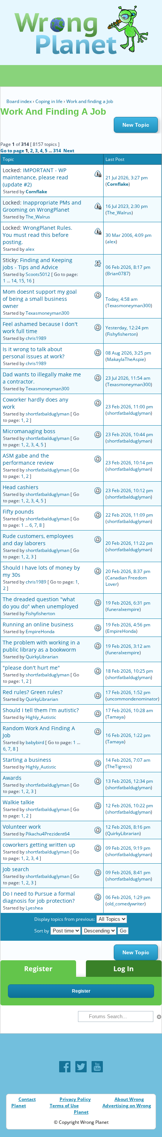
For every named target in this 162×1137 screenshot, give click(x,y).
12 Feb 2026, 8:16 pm (127, 827)
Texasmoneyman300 (47, 313)
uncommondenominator (132, 699)
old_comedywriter (125, 904)
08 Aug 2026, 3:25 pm (128, 353)
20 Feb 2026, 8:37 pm (127, 571)
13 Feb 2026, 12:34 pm (129, 781)
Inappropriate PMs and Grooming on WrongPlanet (42, 206)
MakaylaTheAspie (125, 359)
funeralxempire (123, 609)
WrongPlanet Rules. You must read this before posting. (37, 235)
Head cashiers (20, 487)
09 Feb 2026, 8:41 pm (127, 872)
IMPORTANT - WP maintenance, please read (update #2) (35, 177)
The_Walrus (38, 217)
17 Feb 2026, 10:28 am (129, 710)
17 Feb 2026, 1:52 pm (127, 692)
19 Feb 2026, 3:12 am (127, 646)
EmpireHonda (40, 631)
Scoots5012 (38, 274)
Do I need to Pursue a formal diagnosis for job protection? (39, 897)
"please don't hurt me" (31, 667)
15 (21, 280)
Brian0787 (118, 273)
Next (68, 150)
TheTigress (118, 766)
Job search (16, 869)
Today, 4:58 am (121, 299)
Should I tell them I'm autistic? (41, 710)
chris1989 (36, 338)
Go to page (12, 150)
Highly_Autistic (41, 717)
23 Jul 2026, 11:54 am (127, 378)
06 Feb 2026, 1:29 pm (127, 897)
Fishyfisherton (121, 334)
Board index (19, 101)
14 (14, 280)
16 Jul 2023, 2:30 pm (126, 206)
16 (29, 280)
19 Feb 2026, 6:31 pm (127, 603)
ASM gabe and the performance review (28, 459)
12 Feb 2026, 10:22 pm (129, 805)
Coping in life (49, 101)
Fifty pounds (18, 511)
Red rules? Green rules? (33, 692)
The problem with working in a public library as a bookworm (41, 646)
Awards (12, 777)
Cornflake (36, 191)
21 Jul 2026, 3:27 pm (126, 177)
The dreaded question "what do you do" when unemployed (40, 603)
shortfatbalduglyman (47, 414)
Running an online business (38, 624)
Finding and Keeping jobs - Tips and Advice (37, 263)
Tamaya (115, 717)
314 (57, 150)
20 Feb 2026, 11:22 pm (129, 543)
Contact (27, 1099)
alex (30, 249)
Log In (123, 968)
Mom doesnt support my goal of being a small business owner (40, 298)
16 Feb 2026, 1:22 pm (127, 735)
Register (38, 968)
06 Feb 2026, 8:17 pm (127, 267)
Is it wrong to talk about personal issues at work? (33, 353)
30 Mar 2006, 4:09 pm (128, 235)
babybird (35, 742)
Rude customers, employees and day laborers (38, 539)
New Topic (135, 125)
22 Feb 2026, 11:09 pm (129, 515)
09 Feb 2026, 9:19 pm (127, 848)
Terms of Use (64, 1105)
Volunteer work (22, 826)
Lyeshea (34, 908)
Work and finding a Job (89, 101)
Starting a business (27, 759)
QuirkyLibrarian (42, 656)
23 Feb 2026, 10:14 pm (129, 462)
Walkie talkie (18, 802)
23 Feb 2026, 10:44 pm (129, 434)
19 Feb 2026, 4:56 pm (127, 625)
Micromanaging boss (29, 431)
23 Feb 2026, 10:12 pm (129, 490)
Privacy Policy (75, 1099)
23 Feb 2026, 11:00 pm (129, 406)
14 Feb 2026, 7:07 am (127, 760)
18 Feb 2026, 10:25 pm (129, 671)
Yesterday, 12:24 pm (126, 327)
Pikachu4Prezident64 (48, 834)
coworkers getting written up (39, 844)
